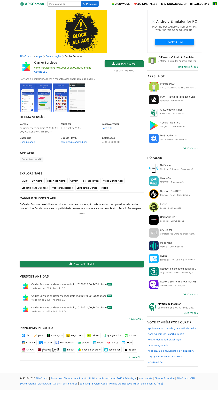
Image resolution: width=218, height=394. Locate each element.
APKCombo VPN (186, 378)
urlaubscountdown (171, 356)
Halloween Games (57, 180)
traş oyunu (154, 356)
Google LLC (40, 71)
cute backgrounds (158, 345)
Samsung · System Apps (93, 383)
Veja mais (135, 318)
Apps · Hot (156, 76)
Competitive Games (86, 187)
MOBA (25, 180)
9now (100, 342)
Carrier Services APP (38, 198)
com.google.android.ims (74, 141)
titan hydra (57, 335)
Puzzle (104, 187)
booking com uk (157, 333)
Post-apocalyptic (90, 180)
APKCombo (26, 56)
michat (132, 335)
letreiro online (155, 362)
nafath (70, 349)
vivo (28, 335)
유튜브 (114, 342)
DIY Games (38, 180)
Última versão (32, 117)
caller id (48, 342)
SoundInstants (28, 383)
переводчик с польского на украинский (171, 350)
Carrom (74, 180)
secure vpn (115, 349)
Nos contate (145, 378)
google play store (91, 349)
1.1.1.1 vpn (31, 342)
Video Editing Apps (113, 180)
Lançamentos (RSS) (152, 383)
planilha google (175, 333)
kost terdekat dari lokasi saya (164, 339)
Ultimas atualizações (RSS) (124, 383)
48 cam (132, 349)
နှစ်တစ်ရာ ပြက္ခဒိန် (50, 349)
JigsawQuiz (44, 383)
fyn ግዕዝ (30, 349)
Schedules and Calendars (35, 187)
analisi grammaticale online (181, 328)
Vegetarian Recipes (62, 187)
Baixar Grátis (187, 66)
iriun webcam (67, 342)
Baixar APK (126, 63)
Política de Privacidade (102, 378)
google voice (114, 335)
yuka (40, 335)
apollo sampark (156, 328)
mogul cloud (77, 335)
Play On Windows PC (124, 70)
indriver (95, 335)
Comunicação (27, 141)
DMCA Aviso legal (126, 378)
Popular (154, 158)
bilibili (129, 342)
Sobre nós (56, 378)
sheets (85, 342)
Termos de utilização (75, 378)
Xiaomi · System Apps (65, 383)
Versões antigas (34, 276)
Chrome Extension (164, 378)
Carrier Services (45, 62)
